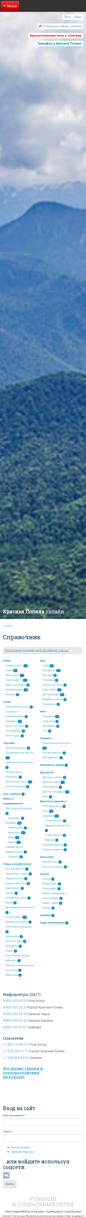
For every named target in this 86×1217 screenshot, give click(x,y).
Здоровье (48, 815)
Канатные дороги (52, 866)
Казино (9, 892)
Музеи (9, 902)
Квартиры (14, 817)
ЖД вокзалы (50, 861)
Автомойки (49, 725)
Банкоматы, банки (52, 764)
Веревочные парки (16, 921)
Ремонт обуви (50, 902)
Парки (9, 950)
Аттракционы (13, 916)
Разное (46, 907)
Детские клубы (51, 781)
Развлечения (50, 786)
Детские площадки (53, 791)
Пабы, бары (49, 689)
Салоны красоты (52, 849)
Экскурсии (11, 945)
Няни (45, 796)
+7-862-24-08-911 (16, 1044)
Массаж (50, 839)
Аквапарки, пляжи (16, 873)
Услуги (44, 873)
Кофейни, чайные (52, 699)
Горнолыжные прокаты (56, 743)
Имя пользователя (14, 1115)
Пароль (8, 1131)
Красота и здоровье (53, 801)
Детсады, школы (52, 777)
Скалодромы (13, 730)
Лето (67, 17)
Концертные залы (16, 897)
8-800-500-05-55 (15, 1001)
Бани (45, 810)
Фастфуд (47, 675)
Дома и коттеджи (15, 684)
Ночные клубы (13, 941)
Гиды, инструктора (52, 922)
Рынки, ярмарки (15, 786)
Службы (45, 915)
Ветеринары (49, 883)
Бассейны (11, 721)
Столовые (48, 679)
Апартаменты (13, 679)
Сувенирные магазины (19, 762)
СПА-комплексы (52, 806)
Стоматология (53, 835)
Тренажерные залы (17, 706)
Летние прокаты (52, 752)
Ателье (46, 878)
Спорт (7, 701)
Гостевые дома (14, 689)
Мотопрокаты (50, 757)
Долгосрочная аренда (18, 808)
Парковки (48, 716)
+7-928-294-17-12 (16, 1051)
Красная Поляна (33, 611)
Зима (77, 17)
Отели (7, 660)
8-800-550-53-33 (15, 1014)
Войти (10, 1184)
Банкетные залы (52, 684)
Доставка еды (50, 694)
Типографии (49, 888)
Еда (42, 660)
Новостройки (15, 827)
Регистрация (20, 1147)
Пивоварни (49, 704)
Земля (12, 842)
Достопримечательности (20, 907)
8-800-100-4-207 (15, 1027)
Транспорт (47, 856)
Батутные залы (14, 725)
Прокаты (46, 738)
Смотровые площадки (18, 926)
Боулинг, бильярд (15, 883)
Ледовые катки (14, 878)
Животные (11, 974)
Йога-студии (12, 735)
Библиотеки (12, 936)
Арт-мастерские (15, 868)
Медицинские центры (57, 825)
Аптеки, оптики (53, 820)
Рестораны (49, 670)
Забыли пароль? (23, 1152)
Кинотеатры (12, 888)
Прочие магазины (16, 781)
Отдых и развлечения (17, 863)
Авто (43, 711)
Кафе (45, 665)
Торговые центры (15, 747)
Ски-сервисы (12, 793)
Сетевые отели (14, 665)
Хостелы (10, 694)
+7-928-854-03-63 (16, 1058)
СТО (44, 730)
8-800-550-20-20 (15, 1007)
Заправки (48, 721)
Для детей (47, 772)
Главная (8, 626)
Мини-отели (12, 675)
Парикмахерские (52, 844)
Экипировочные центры (19, 752)
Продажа (11, 822)
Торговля (9, 743)
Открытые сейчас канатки (62, 26)
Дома (11, 837)
